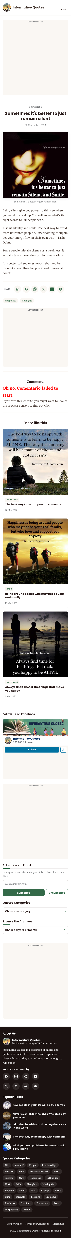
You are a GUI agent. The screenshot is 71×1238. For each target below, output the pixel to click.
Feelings (35, 1196)
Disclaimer (58, 1223)
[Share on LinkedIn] (52, 289)
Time (7, 1196)
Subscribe (23, 893)
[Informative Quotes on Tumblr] (16, 1086)
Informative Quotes (26, 738)
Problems (51, 1196)
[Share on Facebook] (26, 289)
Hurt (7, 1184)
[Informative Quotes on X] (6, 1086)
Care (21, 1177)
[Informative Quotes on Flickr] (25, 1086)
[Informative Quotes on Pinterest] (25, 1076)
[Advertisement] (35, 59)
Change (45, 1190)
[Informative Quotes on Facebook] (6, 1076)
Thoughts (27, 300)
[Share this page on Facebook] (63, 750)
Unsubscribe (57, 893)
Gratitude (26, 1203)
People (32, 1165)
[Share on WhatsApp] (17, 289)
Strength (20, 1196)
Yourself (19, 1165)
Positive (9, 1171)
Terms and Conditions (37, 1223)
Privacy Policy (14, 1223)
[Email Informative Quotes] (35, 1086)
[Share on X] (43, 289)
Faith (18, 1184)
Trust (56, 1203)
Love (21, 1171)
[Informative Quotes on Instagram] (34, 289)
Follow (32, 749)
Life (7, 1165)
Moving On (48, 1184)
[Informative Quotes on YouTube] (35, 1076)
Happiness (35, 107)
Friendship (42, 1203)
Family (27, 1209)
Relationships (49, 1165)
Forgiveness (11, 1209)
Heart (57, 1171)
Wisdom (9, 1190)
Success (9, 1177)
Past (33, 1190)
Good (22, 1190)
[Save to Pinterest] (60, 289)
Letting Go (52, 1177)
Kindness (10, 1203)
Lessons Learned (39, 1171)
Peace (58, 1190)
